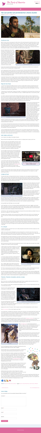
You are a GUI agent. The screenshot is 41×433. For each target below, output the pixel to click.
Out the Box (22, 430)
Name (2, 408)
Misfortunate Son (4, 387)
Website (2, 416)
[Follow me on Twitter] (37, 3)
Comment (3, 395)
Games (11, 383)
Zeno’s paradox (5, 309)
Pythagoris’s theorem (29, 318)
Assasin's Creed (22, 383)
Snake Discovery (17, 164)
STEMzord (36, 383)
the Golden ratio (24, 323)
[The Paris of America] (4, 4)
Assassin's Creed (7, 383)
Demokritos (27, 383)
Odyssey (14, 383)
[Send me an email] (36, 3)
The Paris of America (16, 2)
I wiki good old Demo (16, 358)
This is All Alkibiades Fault (35, 387)
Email (2, 412)
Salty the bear (31, 383)
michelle (13, 14)
